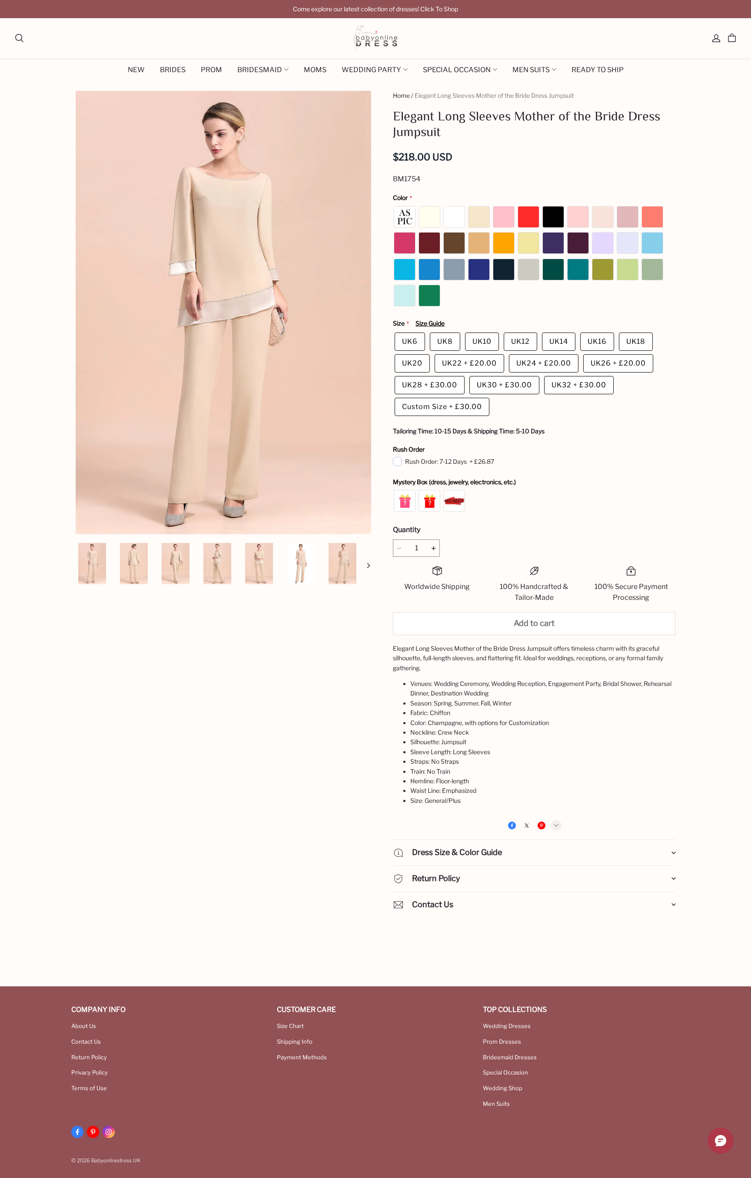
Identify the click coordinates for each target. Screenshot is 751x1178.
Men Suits (496, 1103)
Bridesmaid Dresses (510, 1057)
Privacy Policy (89, 1072)
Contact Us (86, 1041)
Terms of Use (89, 1088)
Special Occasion (505, 1072)
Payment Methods (302, 1057)
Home (401, 95)
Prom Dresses (502, 1041)
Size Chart (290, 1025)
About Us (83, 1025)
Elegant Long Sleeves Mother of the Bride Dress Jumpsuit (494, 95)
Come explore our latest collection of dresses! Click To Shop (375, 9)
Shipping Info (294, 1041)
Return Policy (89, 1057)
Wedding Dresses (507, 1025)
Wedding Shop (502, 1088)
